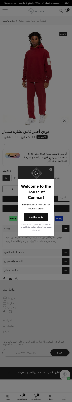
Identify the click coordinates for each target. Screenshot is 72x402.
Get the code (36, 217)
